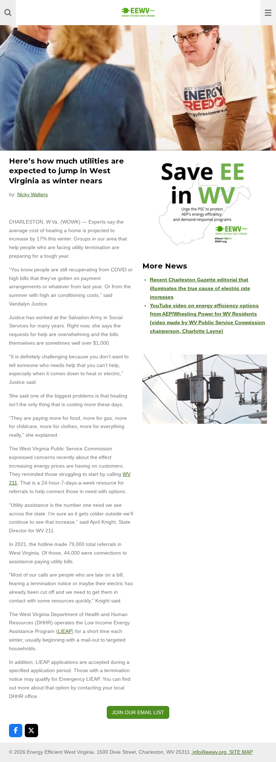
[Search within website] (8, 12)
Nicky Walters (32, 194)
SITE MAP (241, 752)
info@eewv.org (210, 752)
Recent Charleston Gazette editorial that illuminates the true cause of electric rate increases (200, 288)
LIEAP (65, 631)
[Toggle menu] (268, 12)
